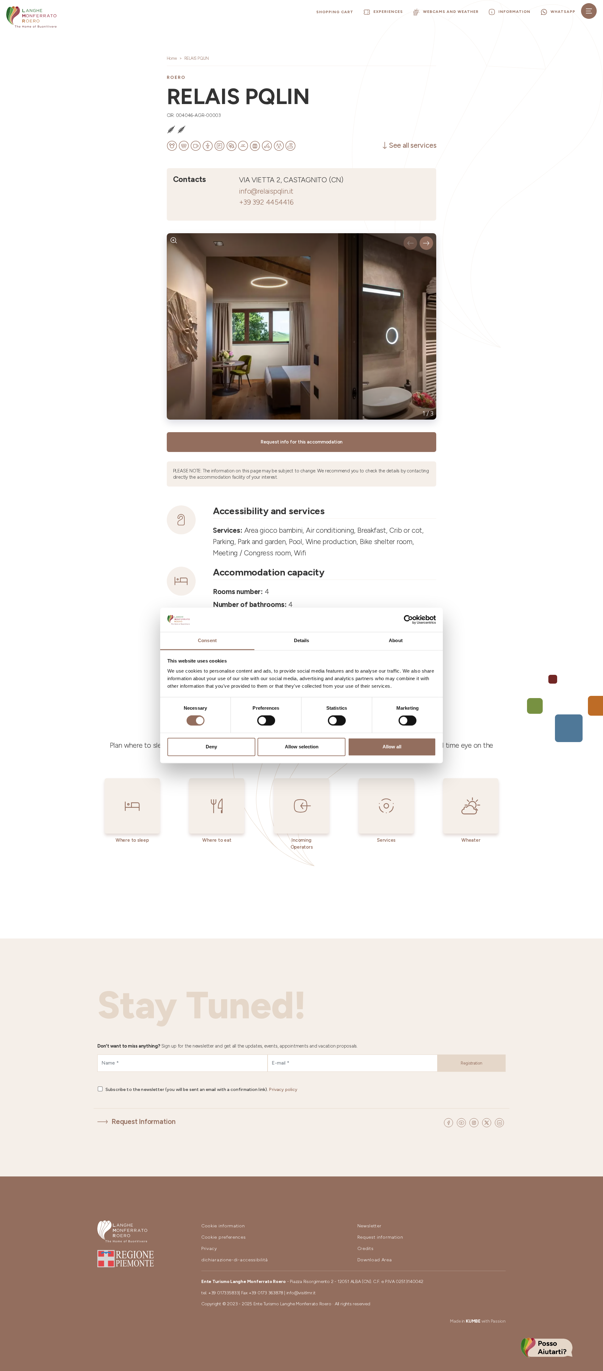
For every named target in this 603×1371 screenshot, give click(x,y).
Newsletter (369, 1226)
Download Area (374, 1260)
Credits (365, 1248)
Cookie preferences (223, 1237)
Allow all (392, 746)
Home (172, 58)
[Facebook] (449, 1122)
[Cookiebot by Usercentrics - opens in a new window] (408, 620)
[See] (174, 240)
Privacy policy (283, 1089)
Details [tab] (301, 640)
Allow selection (301, 746)
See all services (412, 145)
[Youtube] (462, 1122)
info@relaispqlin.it (266, 191)
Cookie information (223, 1226)
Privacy (209, 1248)
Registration (471, 1063)
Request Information (143, 1121)
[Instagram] (475, 1122)
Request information (380, 1237)
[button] (410, 243)
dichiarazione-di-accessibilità (234, 1260)
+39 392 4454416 (266, 202)
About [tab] (396, 640)
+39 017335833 (223, 1293)
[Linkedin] (499, 1122)
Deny (211, 746)
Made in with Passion (478, 1321)
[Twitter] (487, 1122)
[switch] (266, 721)
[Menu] (589, 11)
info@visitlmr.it (301, 1293)
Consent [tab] (207, 640)
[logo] (31, 17)
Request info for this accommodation (301, 442)
